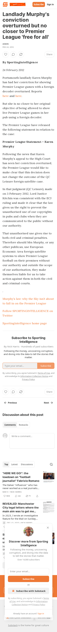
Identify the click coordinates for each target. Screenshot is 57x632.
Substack (13, 625)
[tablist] (16, 425)
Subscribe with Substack (30, 590)
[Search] (51, 464)
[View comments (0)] (13, 54)
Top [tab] (6, 464)
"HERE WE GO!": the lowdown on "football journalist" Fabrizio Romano (21, 477)
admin (6, 44)
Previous (12, 402)
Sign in (50, 4)
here (6, 96)
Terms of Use (44, 373)
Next (46, 402)
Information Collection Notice (34, 376)
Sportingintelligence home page (25, 323)
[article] (28, 484)
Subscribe (39, 4)
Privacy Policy (38, 604)
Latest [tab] (14, 464)
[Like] (6, 54)
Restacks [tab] (23, 424)
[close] (47, 527)
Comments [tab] (10, 424)
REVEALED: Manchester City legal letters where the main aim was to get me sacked (21, 507)
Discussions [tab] (27, 464)
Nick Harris (16, 492)
